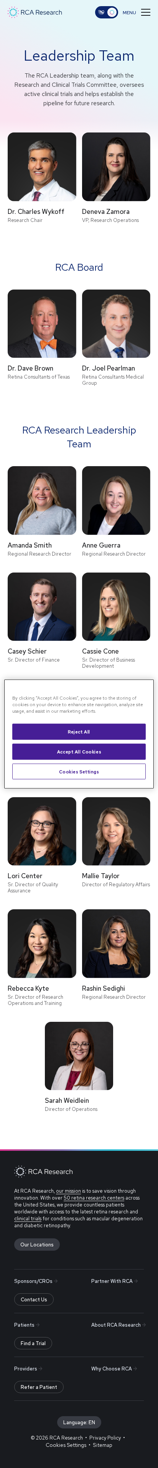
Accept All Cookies (79, 751)
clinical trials (27, 1218)
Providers (25, 1368)
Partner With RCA (112, 1281)
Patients (24, 1325)
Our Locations (37, 1244)
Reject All (79, 731)
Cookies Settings (79, 771)
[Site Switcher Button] (106, 12)
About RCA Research (116, 1325)
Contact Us (34, 1299)
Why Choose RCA (111, 1368)
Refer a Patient (39, 1387)
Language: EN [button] (79, 1422)
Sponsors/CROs (33, 1281)
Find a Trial (33, 1343)
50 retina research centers (94, 1198)
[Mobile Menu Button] (136, 12)
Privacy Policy (105, 1438)
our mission (68, 1191)
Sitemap (102, 1445)
